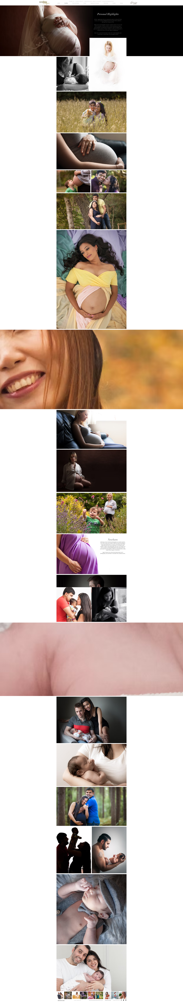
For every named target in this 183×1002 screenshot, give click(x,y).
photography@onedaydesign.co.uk (96, 1000)
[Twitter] (123, 1000)
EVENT (99, 1)
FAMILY (71, 1)
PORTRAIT (79, 1)
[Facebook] (121, 1000)
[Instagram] (126, 1000)
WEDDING (88, 1)
